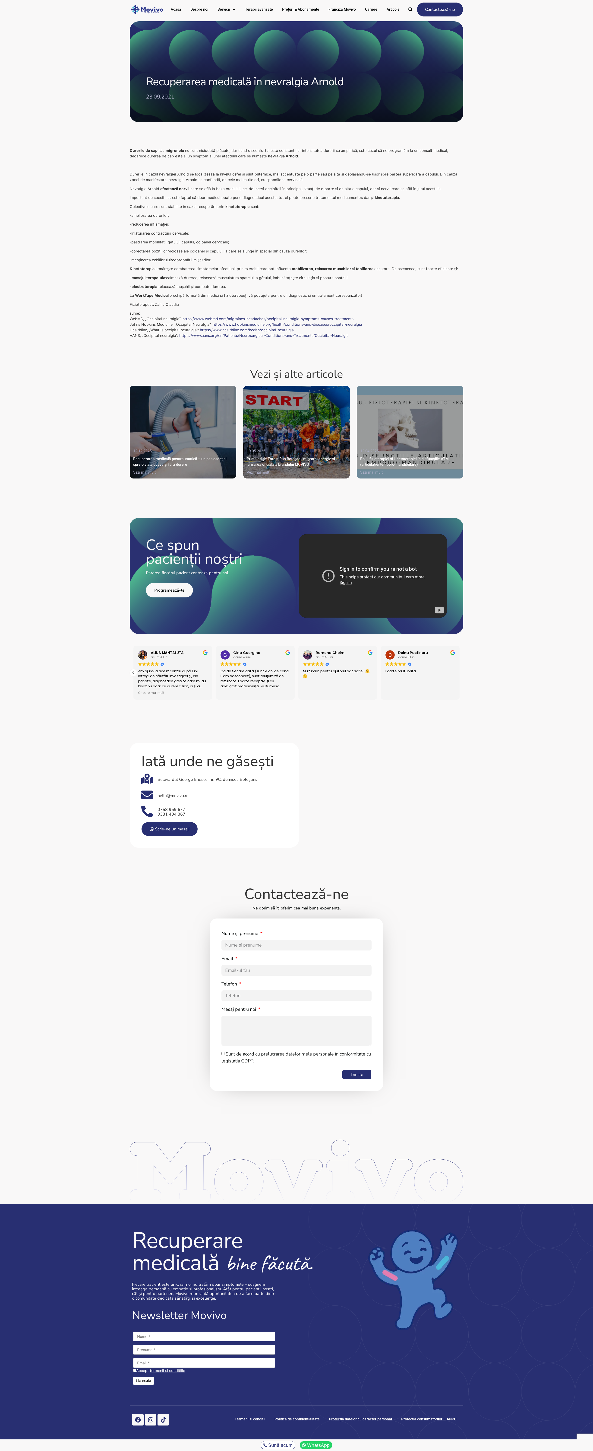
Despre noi (199, 9)
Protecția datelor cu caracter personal (360, 1419)
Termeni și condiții (250, 1419)
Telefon (229, 984)
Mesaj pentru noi (239, 1009)
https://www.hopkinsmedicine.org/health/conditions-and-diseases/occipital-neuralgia (287, 324)
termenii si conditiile (167, 1370)
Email (227, 959)
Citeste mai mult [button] (151, 693)
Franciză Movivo (342, 9)
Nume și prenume (240, 933)
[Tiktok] (163, 1419)
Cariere (371, 9)
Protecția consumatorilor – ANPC (428, 1419)
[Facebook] (138, 1419)
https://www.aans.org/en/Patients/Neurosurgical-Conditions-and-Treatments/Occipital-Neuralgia (264, 335)
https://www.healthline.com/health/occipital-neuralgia (247, 330)
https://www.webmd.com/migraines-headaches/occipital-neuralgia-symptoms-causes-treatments (268, 318)
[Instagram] (150, 1419)
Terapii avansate (259, 9)
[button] (459, 672)
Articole (393, 9)
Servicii (224, 9)
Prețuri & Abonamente (300, 9)
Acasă (176, 9)
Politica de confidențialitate (297, 1419)
